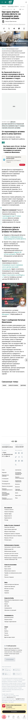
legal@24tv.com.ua (20, 698)
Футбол (6, 631)
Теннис (6, 633)
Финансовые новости (9, 571)
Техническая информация (18, 481)
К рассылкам (9, 659)
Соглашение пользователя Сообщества (18, 473)
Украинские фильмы (9, 586)
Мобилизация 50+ (8, 549)
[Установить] (14, 708)
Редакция (4, 472)
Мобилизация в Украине (11, 545)
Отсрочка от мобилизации (11, 555)
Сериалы (6, 592)
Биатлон (6, 635)
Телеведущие (5, 481)
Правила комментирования (19, 478)
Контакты (17, 484)
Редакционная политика (5, 476)
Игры (16, 498)
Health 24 (4, 6)
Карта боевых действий (10, 529)
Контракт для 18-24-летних (11, 553)
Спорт (6, 627)
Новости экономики (10, 564)
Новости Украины (9, 511)
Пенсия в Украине (9, 577)
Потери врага (7, 540)
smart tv (6, 674)
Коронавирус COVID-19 (13, 6)
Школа (6, 604)
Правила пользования (7, 486)
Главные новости (8, 509)
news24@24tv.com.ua (7, 447)
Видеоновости (8, 516)
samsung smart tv (17, 674)
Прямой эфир (7, 513)
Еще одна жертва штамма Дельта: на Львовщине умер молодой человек (23, 6)
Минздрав (5, 314)
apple (17, 669)
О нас (3, 469)
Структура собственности (18, 490)
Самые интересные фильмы (11, 584)
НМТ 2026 (6, 606)
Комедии (6, 590)
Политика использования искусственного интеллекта (5, 494)
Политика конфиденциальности (7, 489)
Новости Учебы (9, 598)
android (6, 669)
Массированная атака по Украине (13, 535)
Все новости (8, 507)
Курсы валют (7, 568)
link (15, 453)
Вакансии (17, 486)
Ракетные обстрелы (9, 527)
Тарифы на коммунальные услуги (13, 573)
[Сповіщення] (26, 2)
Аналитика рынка (8, 617)
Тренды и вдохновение (10, 621)
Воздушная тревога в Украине (12, 533)
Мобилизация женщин (10, 551)
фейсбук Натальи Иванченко (16, 24)
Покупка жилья (8, 619)
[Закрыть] (25, 705)
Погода (6, 520)
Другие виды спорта (9, 637)
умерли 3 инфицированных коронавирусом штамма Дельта (15, 238)
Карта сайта (18, 495)
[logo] (10, 2)
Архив (16, 492)
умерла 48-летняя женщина (13, 253)
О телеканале (5, 478)
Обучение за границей (10, 610)
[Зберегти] (24, 28)
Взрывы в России (8, 538)
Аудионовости (8, 518)
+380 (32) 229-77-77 (10, 697)
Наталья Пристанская (10, 21)
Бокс (5, 628)
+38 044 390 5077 (19, 447)
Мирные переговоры (9, 531)
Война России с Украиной (12, 525)
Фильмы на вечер (9, 588)
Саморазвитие (8, 608)
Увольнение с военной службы (12, 547)
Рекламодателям (6, 483)
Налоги (6, 575)
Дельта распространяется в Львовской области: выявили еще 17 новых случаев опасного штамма (13, 125)
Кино (5, 582)
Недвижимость (8, 615)
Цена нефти (7, 566)
